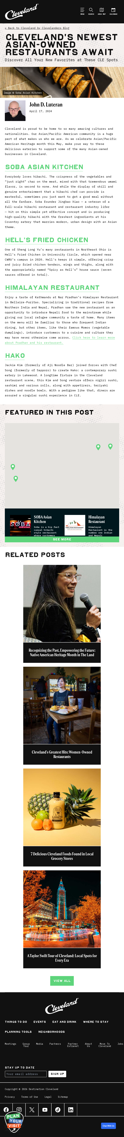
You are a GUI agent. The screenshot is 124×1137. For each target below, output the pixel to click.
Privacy (10, 1097)
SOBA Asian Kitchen (43, 519)
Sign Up (57, 1074)
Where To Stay (96, 1022)
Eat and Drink (64, 1022)
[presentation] (20, 525)
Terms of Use (29, 1097)
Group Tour (26, 1045)
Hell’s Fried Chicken (46, 240)
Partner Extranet (73, 1045)
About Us (88, 1045)
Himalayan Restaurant (52, 288)
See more (62, 539)
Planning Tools (18, 1032)
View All (62, 981)
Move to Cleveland (104, 1045)
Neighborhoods (51, 1032)
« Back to (37, 28)
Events (39, 1022)
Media (39, 1043)
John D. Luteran (45, 104)
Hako (15, 356)
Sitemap (63, 1097)
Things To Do (16, 1022)
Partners (55, 1043)
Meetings (10, 1043)
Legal (48, 1097)
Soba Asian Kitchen (44, 167)
